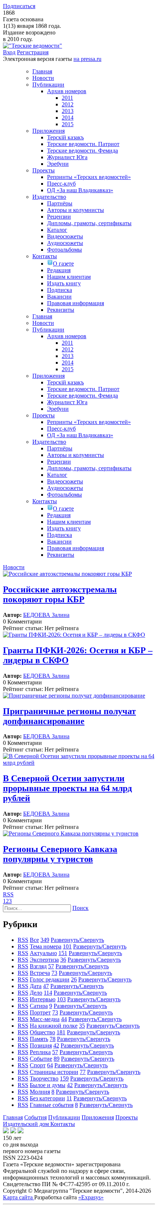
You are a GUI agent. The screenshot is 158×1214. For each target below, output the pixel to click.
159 (64, 1078)
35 (82, 1026)
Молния (40, 1092)
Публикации (64, 1117)
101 (67, 946)
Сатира (39, 1006)
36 (63, 960)
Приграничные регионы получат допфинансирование (69, 716)
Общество (42, 1032)
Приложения (98, 1117)
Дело (36, 993)
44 (64, 1019)
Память (39, 1039)
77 (83, 1072)
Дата (36, 986)
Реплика (40, 1052)
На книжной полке (54, 1026)
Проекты (126, 1117)
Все (34, 940)
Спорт (38, 1065)
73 (54, 973)
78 (52, 1039)
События (35, 1117)
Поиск (80, 908)
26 (74, 979)
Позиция (41, 1045)
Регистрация (33, 52)
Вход (9, 52)
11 (69, 1098)
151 (62, 953)
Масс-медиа (45, 1019)
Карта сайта (18, 1197)
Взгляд (38, 966)
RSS (8, 894)
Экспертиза (44, 960)
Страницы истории (54, 1072)
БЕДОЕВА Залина (46, 615)
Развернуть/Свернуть (77, 940)
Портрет (40, 1012)
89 (57, 1059)
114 (48, 993)
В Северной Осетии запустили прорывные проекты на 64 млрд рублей (67, 788)
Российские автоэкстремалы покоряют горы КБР (60, 594)
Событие (41, 1059)
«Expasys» (91, 1197)
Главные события (51, 1105)
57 (51, 966)
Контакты (62, 1124)
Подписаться (19, 6)
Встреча (40, 973)
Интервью (42, 999)
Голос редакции (49, 979)
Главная (13, 1117)
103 (61, 999)
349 (44, 940)
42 (56, 1045)
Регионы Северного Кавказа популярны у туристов (60, 854)
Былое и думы (47, 1085)
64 (50, 1065)
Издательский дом (26, 1124)
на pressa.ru (87, 59)
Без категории (47, 1098)
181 (61, 1032)
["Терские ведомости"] (32, 46)
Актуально (43, 953)
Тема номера (45, 946)
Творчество (44, 1078)
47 (46, 986)
